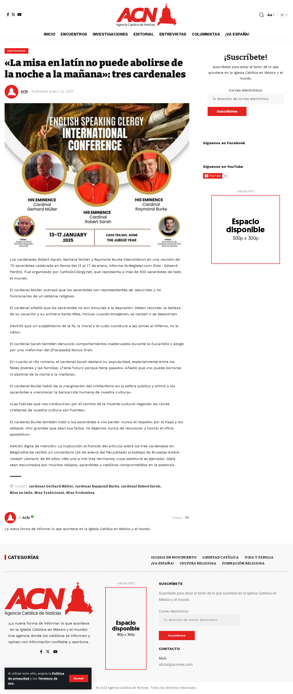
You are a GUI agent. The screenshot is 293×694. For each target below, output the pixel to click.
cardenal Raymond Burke (97, 486)
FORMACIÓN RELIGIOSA (243, 563)
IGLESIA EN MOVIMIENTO (174, 557)
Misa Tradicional (49, 493)
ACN (24, 91)
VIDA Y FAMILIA (259, 557)
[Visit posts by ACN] (10, 517)
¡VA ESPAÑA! (162, 563)
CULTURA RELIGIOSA (198, 563)
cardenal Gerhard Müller (51, 486)
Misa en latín (21, 493)
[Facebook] (8, 14)
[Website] (187, 517)
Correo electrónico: (246, 90)
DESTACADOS (16, 51)
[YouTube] (19, 14)
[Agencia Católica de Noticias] (146, 14)
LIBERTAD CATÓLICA (220, 557)
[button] (78, 678)
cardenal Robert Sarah (140, 486)
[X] (13, 14)
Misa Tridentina (80, 493)
